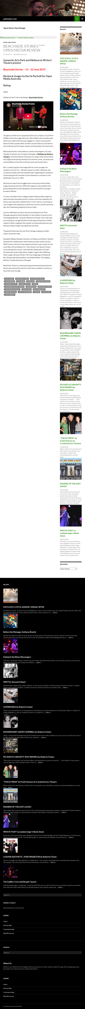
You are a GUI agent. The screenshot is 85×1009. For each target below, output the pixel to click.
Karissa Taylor (25, 284)
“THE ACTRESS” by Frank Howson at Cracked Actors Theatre (70, 441)
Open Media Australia (12, 289)
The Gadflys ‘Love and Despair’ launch (19, 881)
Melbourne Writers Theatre (14, 286)
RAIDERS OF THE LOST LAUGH (17, 807)
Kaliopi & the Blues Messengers (17, 657)
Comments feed (8, 929)
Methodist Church (45, 286)
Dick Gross (20, 281)
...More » (55, 612)
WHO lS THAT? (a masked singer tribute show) (69, 533)
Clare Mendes (9, 281)
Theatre (36, 292)
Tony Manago (9, 294)
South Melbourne (25, 292)
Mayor (35, 284)
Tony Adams (46, 292)
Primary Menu (82, 18)
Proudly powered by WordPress (12, 1006)
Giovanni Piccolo (11, 284)
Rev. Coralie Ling (39, 289)
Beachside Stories (22, 278)
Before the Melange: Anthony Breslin (19, 632)
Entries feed (7, 925)
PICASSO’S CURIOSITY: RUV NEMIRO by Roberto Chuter (70, 387)
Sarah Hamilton (10, 292)
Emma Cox (30, 281)
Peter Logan (27, 289)
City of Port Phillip (37, 278)
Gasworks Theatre (43, 281)
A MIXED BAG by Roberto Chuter (18, 707)
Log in (5, 921)
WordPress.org (8, 933)
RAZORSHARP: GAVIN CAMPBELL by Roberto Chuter (70, 336)
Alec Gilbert (9, 278)
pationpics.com (10, 19)
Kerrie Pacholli (21, 54)
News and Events (9, 42)
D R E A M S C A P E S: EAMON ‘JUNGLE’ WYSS (69, 61)
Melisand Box (31, 286)
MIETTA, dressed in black (14, 682)
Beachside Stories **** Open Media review (24, 48)
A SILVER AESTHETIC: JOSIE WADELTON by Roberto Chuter (30, 856)
